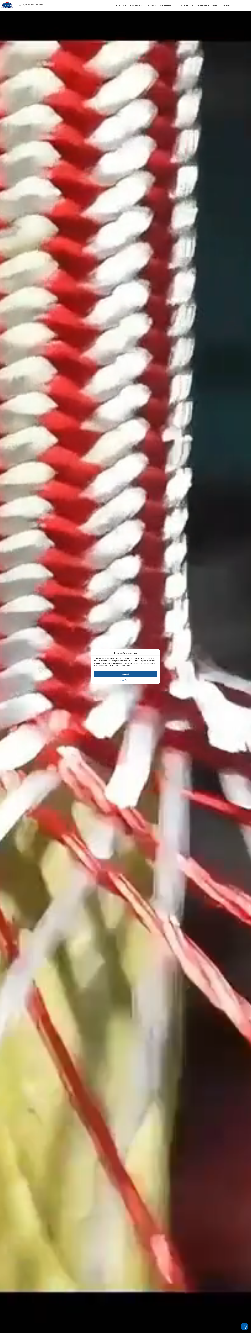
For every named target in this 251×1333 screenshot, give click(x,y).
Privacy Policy (124, 680)
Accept (125, 674)
